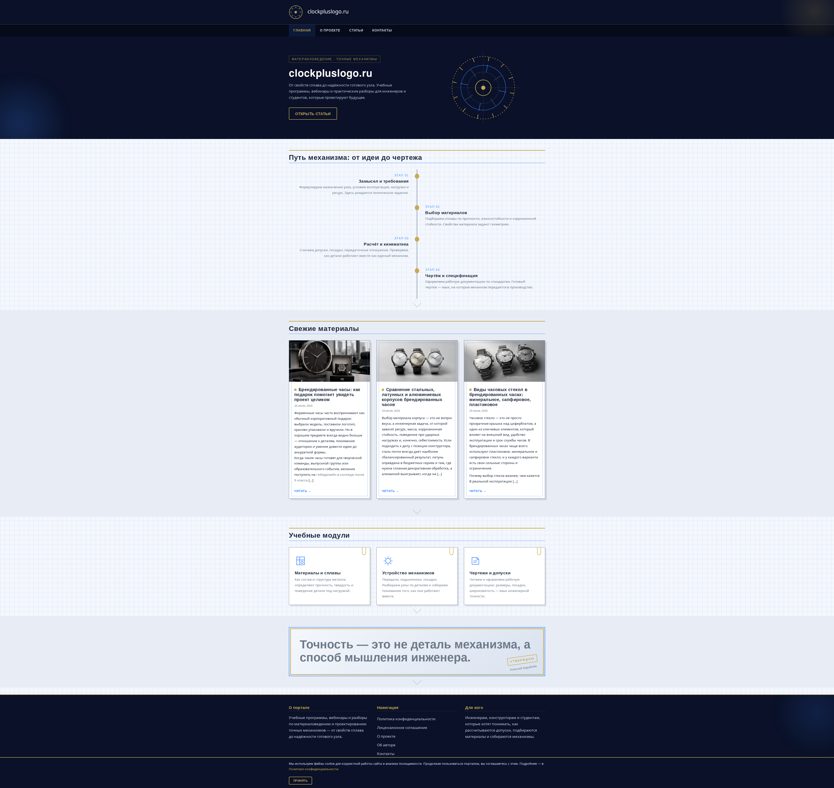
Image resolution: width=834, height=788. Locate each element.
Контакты (382, 30)
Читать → (302, 491)
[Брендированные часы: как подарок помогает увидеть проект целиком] (329, 361)
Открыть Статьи (313, 113)
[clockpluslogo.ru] (296, 12)
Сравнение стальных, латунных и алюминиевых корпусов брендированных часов (412, 396)
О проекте (330, 30)
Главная (302, 30)
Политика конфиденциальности (406, 718)
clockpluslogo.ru (328, 11)
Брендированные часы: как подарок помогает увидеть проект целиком (327, 394)
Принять (300, 780)
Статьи (356, 30)
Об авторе (386, 744)
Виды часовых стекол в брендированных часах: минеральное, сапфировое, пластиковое (500, 396)
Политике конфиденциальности (313, 769)
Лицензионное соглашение (402, 727)
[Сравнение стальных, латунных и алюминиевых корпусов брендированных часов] (417, 361)
